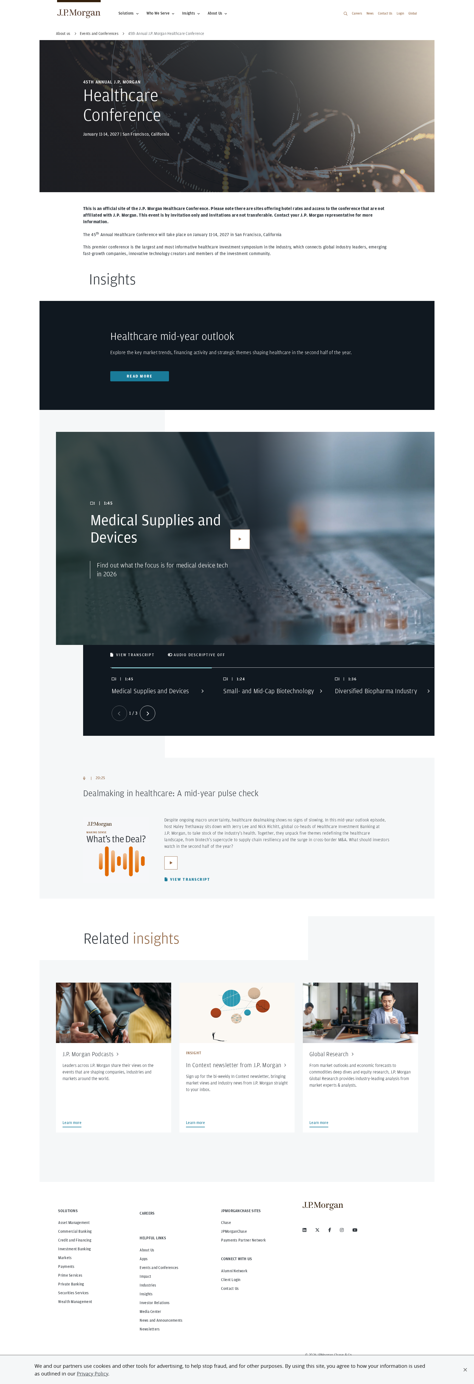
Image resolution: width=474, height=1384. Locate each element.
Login (400, 13)
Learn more (72, 1122)
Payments (66, 1266)
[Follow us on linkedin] (304, 1230)
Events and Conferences (159, 1267)
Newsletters (150, 1329)
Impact (145, 1276)
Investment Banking (74, 1249)
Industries (148, 1285)
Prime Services (70, 1275)
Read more (140, 376)
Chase (226, 1222)
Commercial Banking (75, 1231)
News (370, 13)
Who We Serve (158, 13)
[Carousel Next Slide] (147, 713)
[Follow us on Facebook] (329, 1230)
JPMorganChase (234, 1231)
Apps (144, 1259)
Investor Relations (155, 1303)
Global (412, 13)
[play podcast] (170, 862)
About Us (215, 13)
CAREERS (147, 1213)
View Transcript (135, 655)
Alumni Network (234, 1271)
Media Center (150, 1311)
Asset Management (73, 1222)
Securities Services (73, 1293)
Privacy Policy (92, 1373)
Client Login (230, 1279)
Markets (65, 1258)
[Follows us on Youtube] (354, 1230)
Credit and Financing (74, 1240)
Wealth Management (75, 1301)
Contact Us (385, 13)
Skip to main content (22, 6)
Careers (357, 13)
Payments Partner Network (243, 1240)
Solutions (126, 13)
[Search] (346, 13)
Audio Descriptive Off (199, 655)
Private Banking (71, 1284)
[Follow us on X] (317, 1230)
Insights (188, 13)
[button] (465, 1370)
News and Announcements (161, 1320)
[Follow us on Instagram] (342, 1230)
